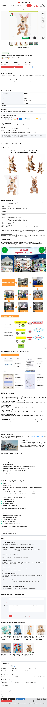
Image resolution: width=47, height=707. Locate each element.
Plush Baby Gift (41, 691)
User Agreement (30, 703)
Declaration (36, 703)
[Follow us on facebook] (38, 699)
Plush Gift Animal (5, 691)
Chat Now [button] (36, 67)
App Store (4, 699)
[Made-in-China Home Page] (23, 2)
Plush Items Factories (29, 688)
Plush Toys (11, 483)
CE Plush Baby (32, 691)
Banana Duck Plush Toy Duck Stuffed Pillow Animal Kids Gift (29, 637)
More (2, 696)
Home (2, 9)
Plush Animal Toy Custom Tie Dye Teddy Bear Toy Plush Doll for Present (6, 637)
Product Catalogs (18, 666)
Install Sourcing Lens (7, 700)
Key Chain (36, 668)
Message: (6, 605)
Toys (6, 9)
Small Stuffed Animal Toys (18, 682)
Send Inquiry (12, 67)
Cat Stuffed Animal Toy (6, 682)
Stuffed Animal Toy (20, 9)
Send (10, 616)
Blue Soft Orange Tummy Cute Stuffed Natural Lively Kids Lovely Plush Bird (6, 656)
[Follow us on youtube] (43, 699)
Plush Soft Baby (24, 691)
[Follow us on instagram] (41, 699)
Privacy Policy (42, 703)
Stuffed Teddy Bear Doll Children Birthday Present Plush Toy (29, 656)
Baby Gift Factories (39, 688)
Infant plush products (28, 668)
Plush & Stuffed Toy (11, 9)
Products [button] (12, 5)
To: (7, 602)
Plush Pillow (14, 668)
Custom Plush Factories (17, 688)
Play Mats (3, 670)
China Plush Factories (6, 688)
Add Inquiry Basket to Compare (23, 47)
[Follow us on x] (39, 699)
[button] (2, 2)
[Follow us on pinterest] (45, 699)
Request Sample (22, 69)
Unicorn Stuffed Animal (30, 682)
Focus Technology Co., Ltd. (14, 703)
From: (7, 599)
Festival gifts (14, 670)
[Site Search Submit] (29, 5)
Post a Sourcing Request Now (35, 616)
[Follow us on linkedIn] (33, 700)
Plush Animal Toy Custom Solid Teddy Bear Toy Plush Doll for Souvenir (18, 637)
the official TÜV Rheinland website (37, 436)
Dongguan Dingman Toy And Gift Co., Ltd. (12, 57)
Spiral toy (25, 670)
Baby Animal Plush (14, 691)
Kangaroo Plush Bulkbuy (7, 693)
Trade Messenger (20, 699)
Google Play (12, 699)
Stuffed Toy (3, 668)
